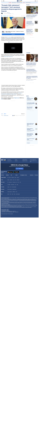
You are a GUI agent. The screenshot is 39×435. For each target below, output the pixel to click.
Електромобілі (12, 184)
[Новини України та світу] (13, 115)
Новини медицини (10, 191)
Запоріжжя (12, 177)
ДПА (16, 182)
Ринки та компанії (10, 189)
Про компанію (9, 159)
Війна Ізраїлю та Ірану (19, 2)
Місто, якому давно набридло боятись (30, 107)
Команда (16, 159)
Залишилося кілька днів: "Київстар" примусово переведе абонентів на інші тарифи (29, 30)
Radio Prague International (8, 56)
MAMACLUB (14, 191)
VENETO (24, 2)
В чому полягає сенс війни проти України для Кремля (31, 103)
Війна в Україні (14, 2)
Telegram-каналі (16, 97)
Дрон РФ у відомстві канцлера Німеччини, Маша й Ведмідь (30, 134)
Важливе (28, 4)
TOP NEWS (28, 52)
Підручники (10, 182)
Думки (27, 95)
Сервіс (17, 184)
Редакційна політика (6, 115)
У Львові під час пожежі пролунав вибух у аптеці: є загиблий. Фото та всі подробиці (32, 77)
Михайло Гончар (29, 126)
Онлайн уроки (14, 182)
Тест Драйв (9, 184)
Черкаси (18, 177)
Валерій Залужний (29, 100)
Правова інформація (24, 159)
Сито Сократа (28, 131)
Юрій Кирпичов (28, 140)
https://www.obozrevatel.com (26, 197)
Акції (15, 184)
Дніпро (15, 177)
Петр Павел (9, 37)
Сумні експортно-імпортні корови (30, 139)
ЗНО (18, 182)
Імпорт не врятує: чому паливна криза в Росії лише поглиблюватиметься (30, 124)
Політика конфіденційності (33, 159)
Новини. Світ (17, 115)
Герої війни (10, 2)
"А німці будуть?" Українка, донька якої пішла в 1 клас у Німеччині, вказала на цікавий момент (31, 15)
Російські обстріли (28, 2)
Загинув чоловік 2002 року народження (31, 79)
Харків (10, 177)
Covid (16, 191)
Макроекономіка (14, 189)
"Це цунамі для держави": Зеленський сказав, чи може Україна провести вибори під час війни (31, 70)
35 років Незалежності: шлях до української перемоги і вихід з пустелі (30, 98)
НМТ (20, 182)
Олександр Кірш (28, 136)
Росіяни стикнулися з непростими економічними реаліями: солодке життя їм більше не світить (30, 129)
